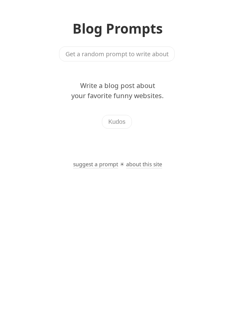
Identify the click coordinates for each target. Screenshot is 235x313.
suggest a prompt (95, 164)
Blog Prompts (118, 28)
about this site (144, 164)
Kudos (116, 121)
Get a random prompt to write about (117, 54)
